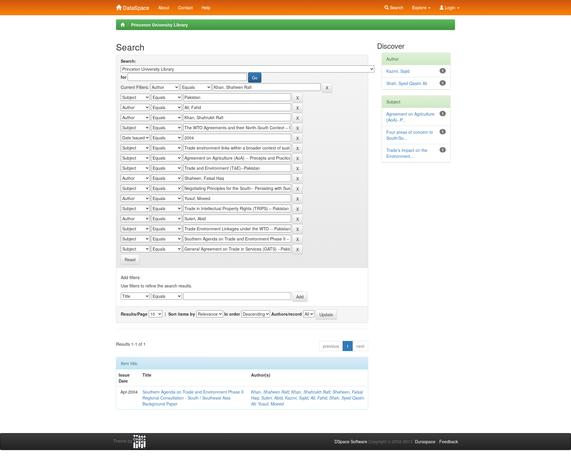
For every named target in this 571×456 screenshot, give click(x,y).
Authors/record (286, 314)
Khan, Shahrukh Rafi (310, 392)
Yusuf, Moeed (271, 404)
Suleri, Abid (272, 398)
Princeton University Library (159, 25)
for (123, 77)
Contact (185, 7)
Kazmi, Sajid (296, 398)
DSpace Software (351, 441)
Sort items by (181, 314)
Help (206, 7)
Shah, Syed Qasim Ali (406, 83)
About (163, 7)
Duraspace (425, 441)
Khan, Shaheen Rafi (270, 392)
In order (232, 314)
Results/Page (134, 314)
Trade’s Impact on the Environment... (406, 153)
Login (450, 7)
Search (396, 7)
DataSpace (135, 6)
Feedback (448, 441)
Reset (130, 259)
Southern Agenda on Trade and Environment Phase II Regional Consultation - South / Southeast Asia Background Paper (193, 398)
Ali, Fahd (318, 398)
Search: (128, 61)
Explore (420, 7)
